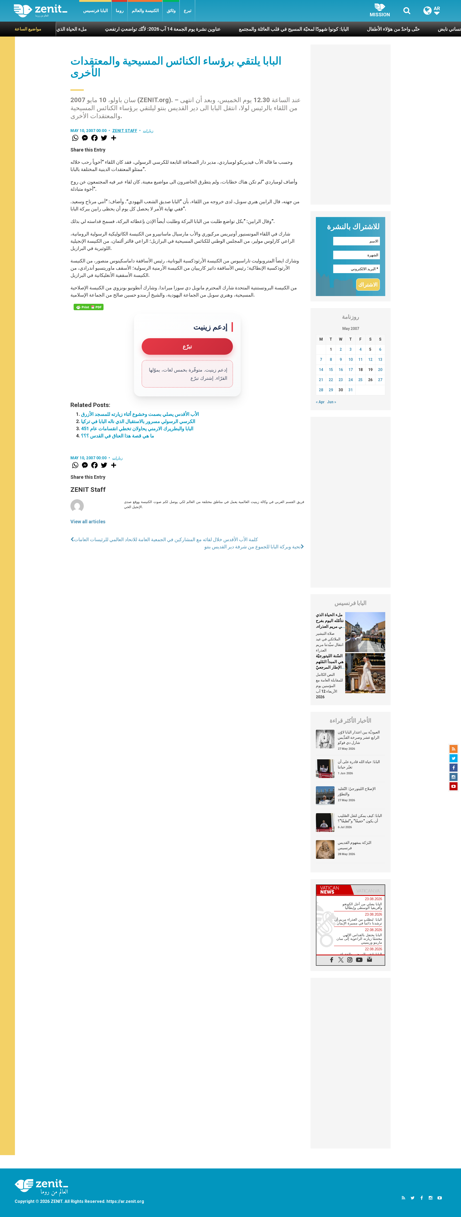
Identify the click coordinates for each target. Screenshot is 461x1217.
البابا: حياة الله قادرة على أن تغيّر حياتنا (359, 764)
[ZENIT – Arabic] (46, 11)
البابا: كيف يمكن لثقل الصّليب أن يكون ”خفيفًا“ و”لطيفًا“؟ (360, 818)
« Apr (320, 402)
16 (341, 370)
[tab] (333, 890)
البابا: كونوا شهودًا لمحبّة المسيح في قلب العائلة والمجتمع (261, 29)
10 (350, 359)
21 (321, 380)
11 (360, 359)
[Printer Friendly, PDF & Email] (89, 307)
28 (321, 390)
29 (331, 390)
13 (380, 359)
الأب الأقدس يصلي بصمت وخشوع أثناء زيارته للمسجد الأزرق (140, 414)
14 (321, 370)
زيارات (148, 131)
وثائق (171, 10)
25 (360, 380)
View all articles (87, 521)
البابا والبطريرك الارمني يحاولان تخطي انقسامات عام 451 (137, 428)
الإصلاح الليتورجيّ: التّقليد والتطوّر (357, 791)
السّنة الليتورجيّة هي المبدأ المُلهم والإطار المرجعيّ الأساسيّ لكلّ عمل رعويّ (330, 667)
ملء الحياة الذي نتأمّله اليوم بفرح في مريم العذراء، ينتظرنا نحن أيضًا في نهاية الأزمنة (330, 626)
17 (350, 370)
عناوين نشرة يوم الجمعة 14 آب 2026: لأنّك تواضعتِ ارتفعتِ (130, 29)
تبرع (187, 10)
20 (380, 370)
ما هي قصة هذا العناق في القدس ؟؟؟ (117, 435)
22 (331, 380)
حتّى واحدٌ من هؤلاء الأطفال (360, 29)
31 (350, 390)
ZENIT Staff (124, 131)
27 (380, 380)
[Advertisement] (351, 125)
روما (120, 10)
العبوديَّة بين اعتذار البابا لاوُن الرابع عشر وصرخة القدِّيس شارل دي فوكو (359, 737)
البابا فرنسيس (95, 10)
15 (331, 370)
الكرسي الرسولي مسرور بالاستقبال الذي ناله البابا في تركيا (138, 421)
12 (370, 359)
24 (350, 380)
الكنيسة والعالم (145, 10)
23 (341, 380)
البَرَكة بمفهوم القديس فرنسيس (354, 845)
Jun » (331, 402)
